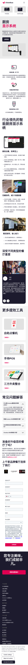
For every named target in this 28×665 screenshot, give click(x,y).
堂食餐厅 (4, 605)
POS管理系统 (5, 586)
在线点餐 (4, 591)
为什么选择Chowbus (6, 620)
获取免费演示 (14, 572)
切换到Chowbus (5, 612)
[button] (24, 2)
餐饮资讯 (4, 632)
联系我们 (4, 624)
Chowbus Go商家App (7, 598)
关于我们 (4, 630)
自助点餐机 (4, 588)
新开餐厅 (4, 610)
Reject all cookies (8, 658)
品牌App (4, 595)
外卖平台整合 (5, 593)
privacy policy (13, 651)
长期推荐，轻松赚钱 (6, 643)
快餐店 (3, 608)
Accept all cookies (8, 662)
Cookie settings (8, 654)
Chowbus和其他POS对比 (7, 622)
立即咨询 (6, 39)
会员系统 (4, 600)
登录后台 (4, 639)
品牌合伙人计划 (12, 457)
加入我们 (4, 634)
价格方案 (4, 618)
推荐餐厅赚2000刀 (6, 641)
